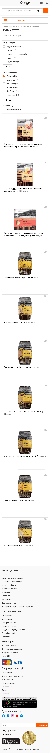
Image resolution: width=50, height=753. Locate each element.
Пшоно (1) (11, 58)
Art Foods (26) (13, 91)
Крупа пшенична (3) (15, 47)
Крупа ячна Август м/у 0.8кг (19, 545)
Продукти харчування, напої (20, 26)
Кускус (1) (11, 50)
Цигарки (5, 694)
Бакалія (36, 26)
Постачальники (8, 596)
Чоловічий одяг (8, 683)
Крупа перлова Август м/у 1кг (20, 322)
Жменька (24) (13, 95)
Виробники (6, 599)
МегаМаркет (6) (14, 109)
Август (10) (12, 76)
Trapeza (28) (12, 87)
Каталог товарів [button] (16, 20)
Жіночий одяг (7, 679)
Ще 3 (8, 67)
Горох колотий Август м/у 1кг (20, 501)
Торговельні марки (10, 603)
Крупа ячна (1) (13, 62)
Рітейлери (6, 592)
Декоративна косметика (12, 676)
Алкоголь (6, 690)
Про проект (6, 574)
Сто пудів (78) (13, 80)
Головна (5, 26)
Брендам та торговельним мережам (17, 607)
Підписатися (42, 725)
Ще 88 (8, 100)
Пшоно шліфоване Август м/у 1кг (21, 278)
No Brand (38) (13, 84)
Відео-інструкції (8, 633)
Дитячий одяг (8, 687)
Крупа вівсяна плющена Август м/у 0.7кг (25, 456)
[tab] (25, 20)
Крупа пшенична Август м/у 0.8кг (21, 367)
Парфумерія (7, 672)
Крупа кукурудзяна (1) (17, 54)
